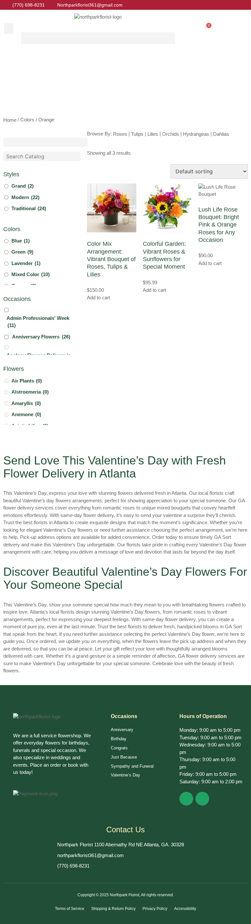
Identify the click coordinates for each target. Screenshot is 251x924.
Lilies (152, 134)
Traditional (28, 208)
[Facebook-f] (186, 799)
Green (22, 252)
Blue (20, 240)
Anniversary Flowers (41, 336)
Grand (22, 186)
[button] (8, 28)
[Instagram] (202, 799)
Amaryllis (26, 403)
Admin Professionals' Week (38, 321)
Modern (25, 197)
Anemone (26, 414)
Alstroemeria (30, 392)
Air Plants (26, 381)
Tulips (137, 134)
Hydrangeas (196, 134)
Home (9, 120)
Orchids (170, 134)
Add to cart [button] (98, 297)
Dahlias (221, 134)
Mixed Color (30, 274)
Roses (120, 134)
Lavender (26, 263)
